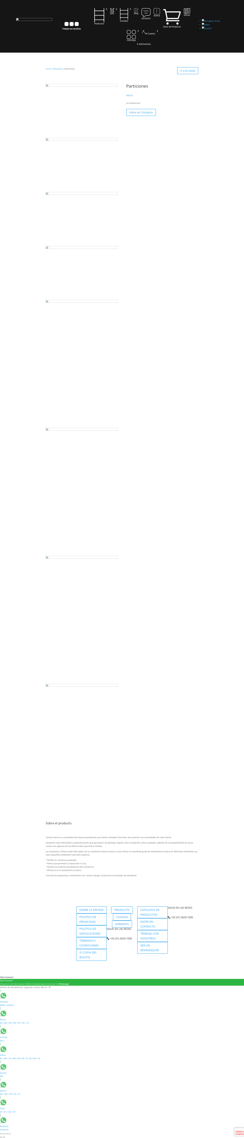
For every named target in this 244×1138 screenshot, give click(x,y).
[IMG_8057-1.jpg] (82, 86)
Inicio (48, 68)
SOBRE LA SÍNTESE (91, 910)
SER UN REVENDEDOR (149, 947)
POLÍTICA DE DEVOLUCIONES (90, 931)
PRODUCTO (122, 910)
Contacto (146, 18)
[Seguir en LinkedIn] (77, 24)
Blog (136, 13)
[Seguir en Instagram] (66, 24)
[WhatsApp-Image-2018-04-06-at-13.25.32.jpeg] (82, 430)
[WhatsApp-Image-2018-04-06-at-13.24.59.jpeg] (82, 302)
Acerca (157, 15)
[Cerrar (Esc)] (9, 1133)
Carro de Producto (172, 26)
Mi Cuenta (150, 33)
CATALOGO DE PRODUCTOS (149, 912)
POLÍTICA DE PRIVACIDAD (87, 919)
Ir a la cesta (187, 71)
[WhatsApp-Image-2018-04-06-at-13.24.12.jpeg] (82, 558)
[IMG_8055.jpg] (82, 248)
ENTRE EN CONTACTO (147, 924)
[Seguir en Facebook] (72, 24)
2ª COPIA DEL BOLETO (88, 955)
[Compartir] (7, 1133)
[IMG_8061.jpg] (82, 140)
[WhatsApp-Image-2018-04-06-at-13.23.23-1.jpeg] (82, 686)
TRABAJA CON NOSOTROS (149, 936)
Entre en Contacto (141, 112)
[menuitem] (211, 21)
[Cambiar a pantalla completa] (4, 1133)
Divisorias (57, 68)
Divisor (187, 15)
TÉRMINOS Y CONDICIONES (89, 943)
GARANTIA (122, 924)
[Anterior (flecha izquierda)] (1, 1137)
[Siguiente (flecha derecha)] (4, 1137)
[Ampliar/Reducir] (1, 1133)
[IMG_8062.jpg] (82, 194)
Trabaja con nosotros (71, 29)
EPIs (112, 13)
